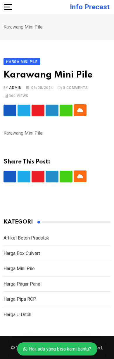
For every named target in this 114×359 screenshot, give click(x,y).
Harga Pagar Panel (23, 284)
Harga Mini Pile (19, 268)
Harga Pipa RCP (20, 299)
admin (15, 88)
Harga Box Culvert (22, 253)
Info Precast (90, 7)
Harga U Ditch (17, 314)
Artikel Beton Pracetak (26, 238)
